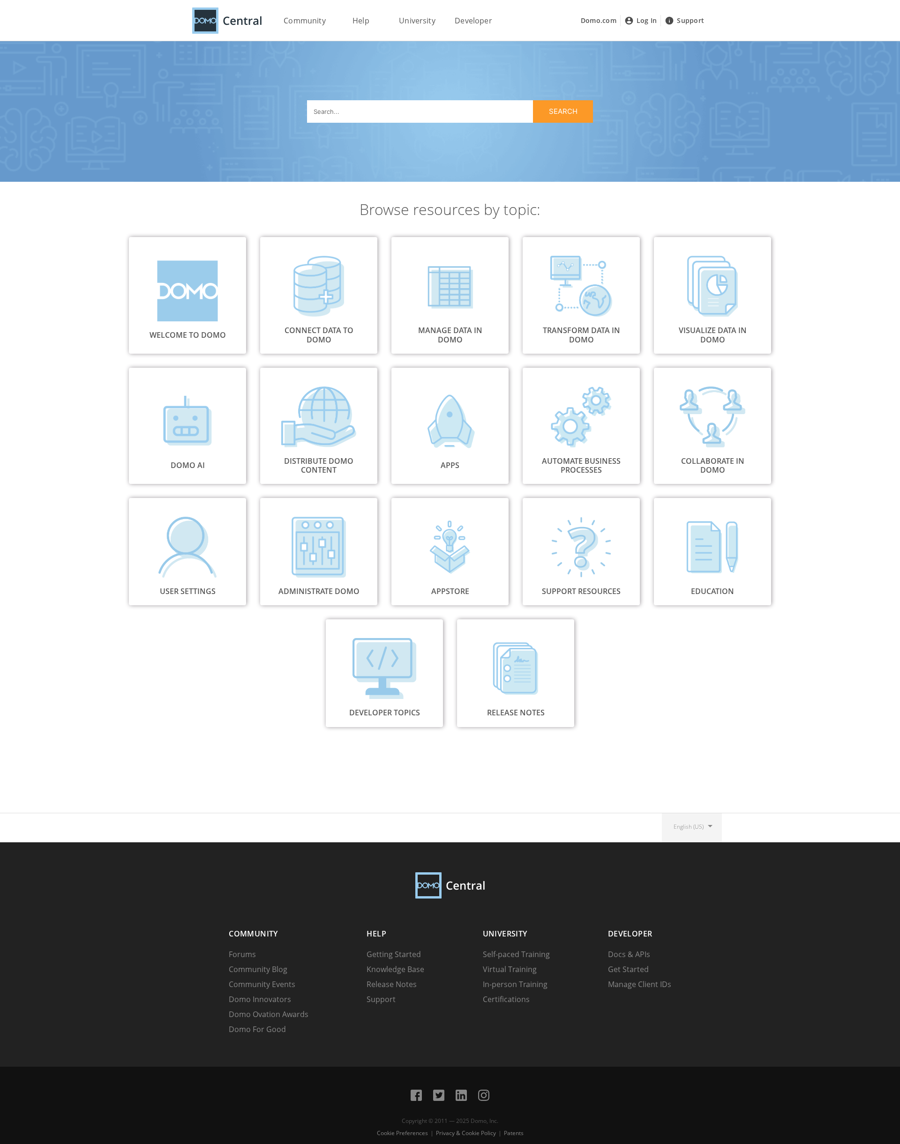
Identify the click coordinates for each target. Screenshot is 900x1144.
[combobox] (450, 111)
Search (563, 111)
